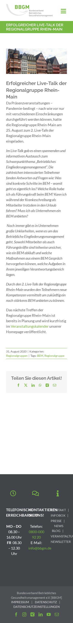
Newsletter (61, 541)
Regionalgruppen (17, 355)
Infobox (58, 515)
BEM (40, 355)
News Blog (57, 528)
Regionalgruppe (54, 355)
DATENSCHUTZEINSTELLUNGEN (36, 606)
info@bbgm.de (39, 548)
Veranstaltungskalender (30, 326)
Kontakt (58, 510)
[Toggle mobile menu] (64, 11)
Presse (56, 521)
